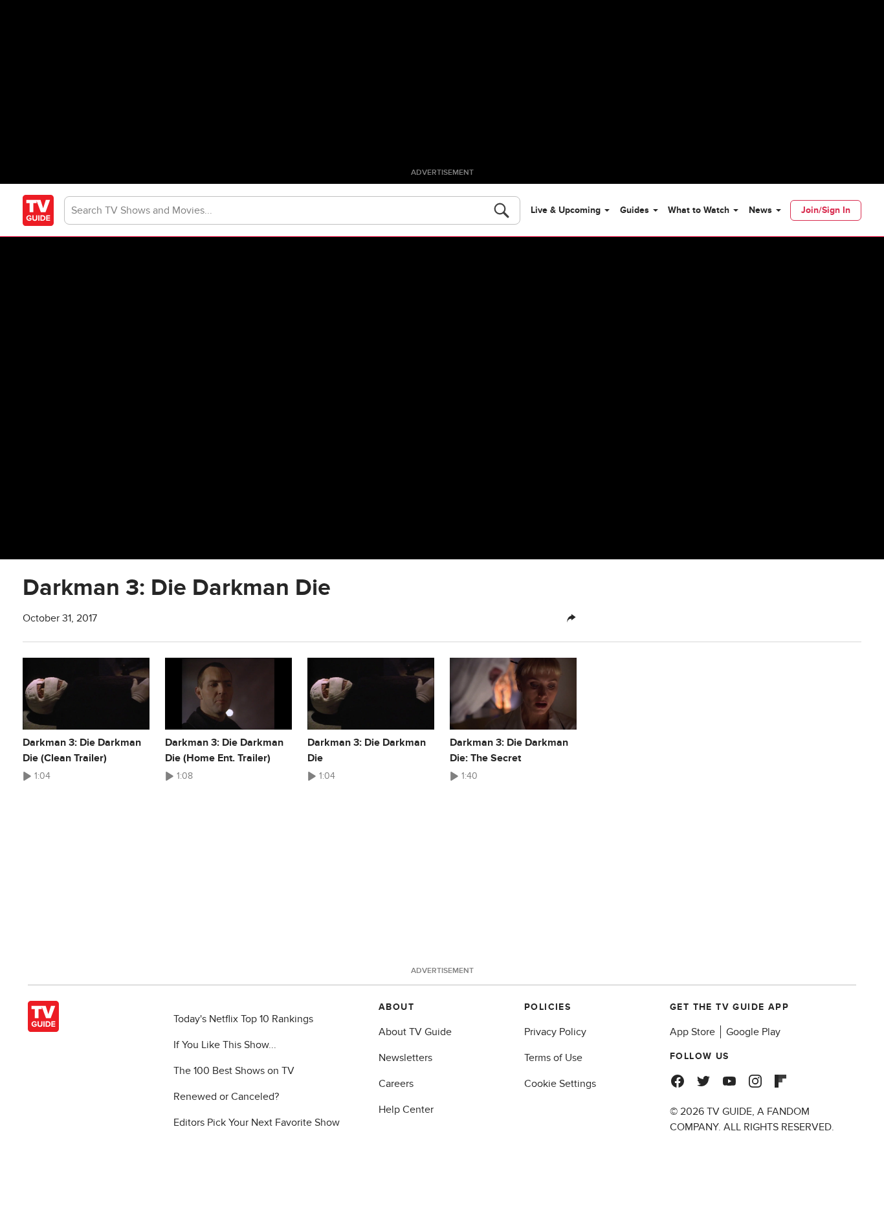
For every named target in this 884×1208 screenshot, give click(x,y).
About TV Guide (415, 1031)
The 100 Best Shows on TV (233, 1070)
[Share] (571, 618)
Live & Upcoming (566, 210)
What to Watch (698, 210)
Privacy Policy (555, 1031)
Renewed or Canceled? (226, 1096)
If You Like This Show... (224, 1044)
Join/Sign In (825, 210)
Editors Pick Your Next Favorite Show (256, 1122)
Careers (396, 1083)
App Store (692, 1031)
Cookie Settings (560, 1083)
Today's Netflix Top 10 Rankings (243, 1018)
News (760, 210)
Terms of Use (553, 1057)
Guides (634, 210)
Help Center (406, 1109)
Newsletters (405, 1057)
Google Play (753, 1031)
